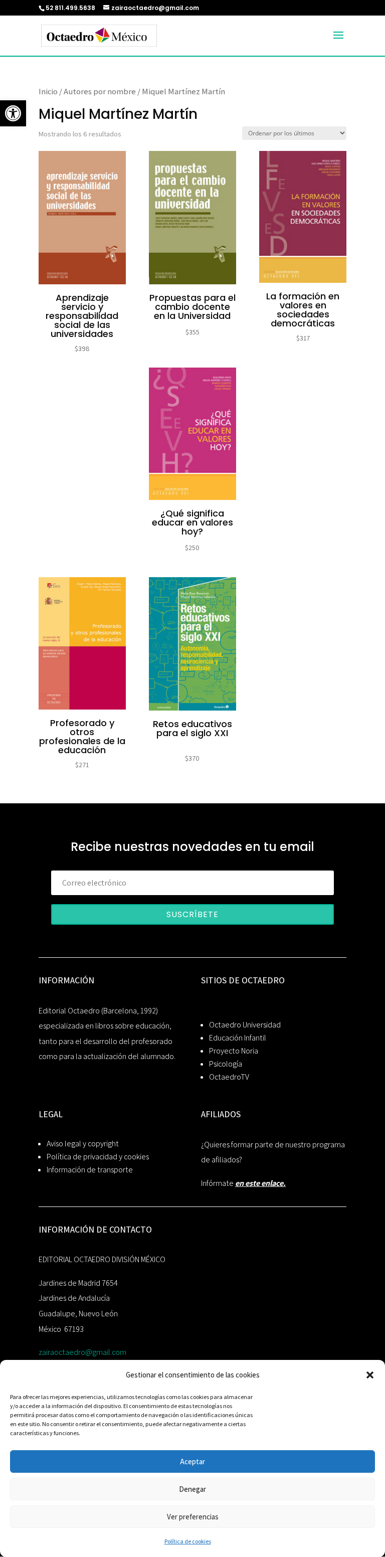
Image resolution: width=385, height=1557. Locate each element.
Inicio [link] (48, 91)
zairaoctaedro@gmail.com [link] (82, 1352)
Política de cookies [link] (187, 1541)
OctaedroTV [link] (229, 1077)
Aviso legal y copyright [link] (83, 1143)
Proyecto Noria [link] (233, 1051)
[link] (13, 113)
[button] (370, 1375)
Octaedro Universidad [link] (245, 1024)
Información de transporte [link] (90, 1169)
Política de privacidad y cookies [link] (98, 1156)
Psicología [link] (225, 1064)
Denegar (192, 1489)
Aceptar (192, 1461)
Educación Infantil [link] (237, 1037)
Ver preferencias (193, 1516)
